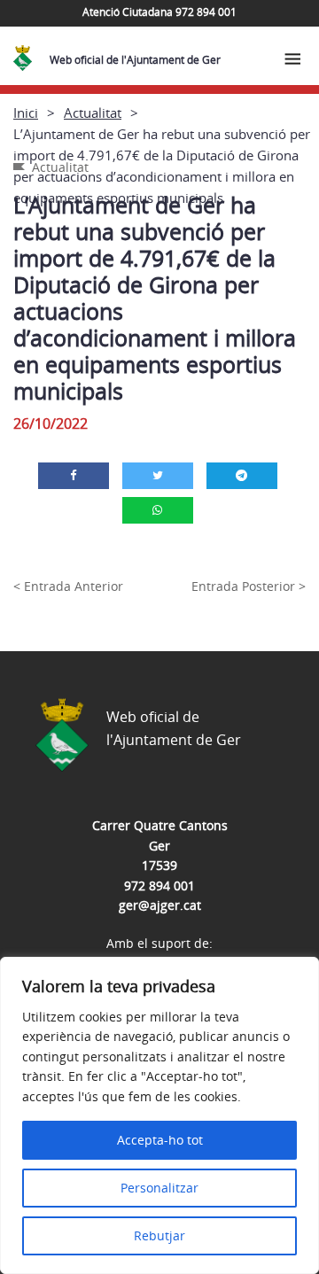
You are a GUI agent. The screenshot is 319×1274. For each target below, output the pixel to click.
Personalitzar (159, 1187)
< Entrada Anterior (68, 586)
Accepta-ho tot (160, 1139)
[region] (159, 1115)
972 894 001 (159, 885)
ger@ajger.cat (160, 905)
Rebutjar (159, 1235)
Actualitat (92, 112)
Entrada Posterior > (248, 586)
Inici (25, 112)
